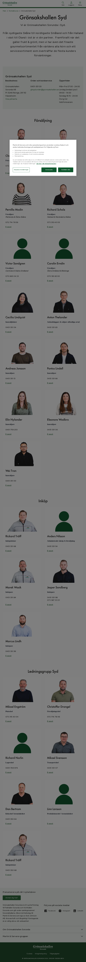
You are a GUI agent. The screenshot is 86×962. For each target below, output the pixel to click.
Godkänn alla (65, 170)
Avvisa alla (48, 170)
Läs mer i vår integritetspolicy (46, 164)
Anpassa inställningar (21, 170)
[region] (43, 158)
